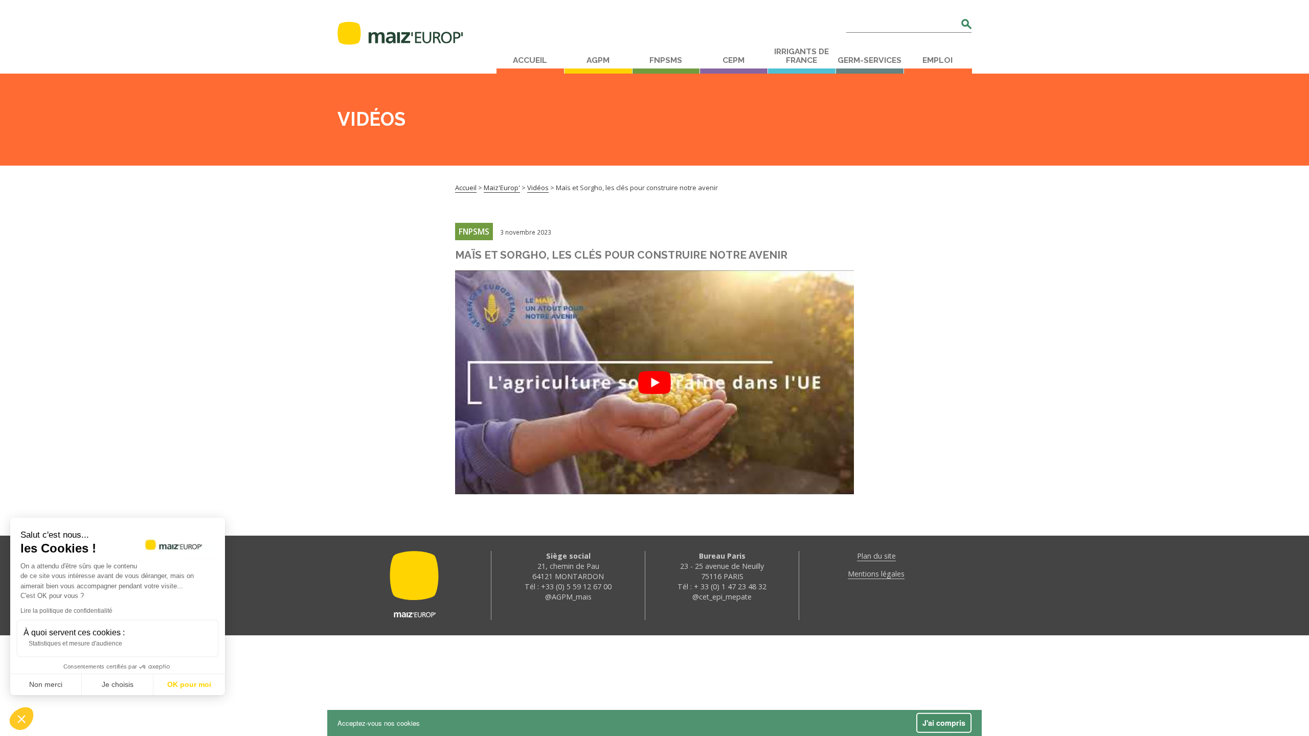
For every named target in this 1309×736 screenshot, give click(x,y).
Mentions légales (876, 574)
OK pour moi (189, 684)
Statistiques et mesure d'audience (75, 643)
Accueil (530, 60)
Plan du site (876, 556)
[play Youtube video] (654, 382)
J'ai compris (943, 723)
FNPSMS (665, 60)
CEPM (733, 60)
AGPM (598, 60)
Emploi (937, 60)
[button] (21, 718)
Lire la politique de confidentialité (66, 610)
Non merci (45, 684)
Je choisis (117, 684)
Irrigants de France (801, 56)
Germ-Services (869, 60)
